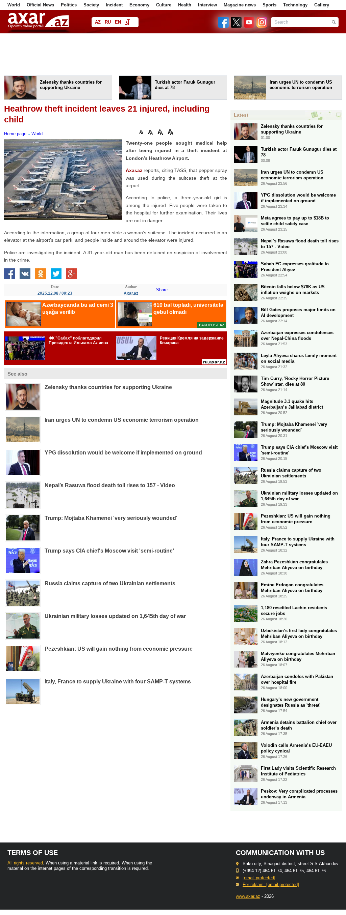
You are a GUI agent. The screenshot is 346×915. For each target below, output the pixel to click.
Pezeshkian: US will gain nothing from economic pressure (119, 649)
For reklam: (271, 884)
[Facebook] (223, 26)
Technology (295, 4)
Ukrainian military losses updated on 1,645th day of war (115, 616)
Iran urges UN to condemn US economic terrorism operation (122, 420)
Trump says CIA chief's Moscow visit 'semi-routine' (109, 551)
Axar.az (134, 170)
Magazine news (240, 4)
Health (184, 4)
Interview (207, 4)
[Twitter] (236, 26)
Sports (269, 4)
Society (91, 4)
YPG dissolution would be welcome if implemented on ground (123, 452)
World (13, 4)
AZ (98, 22)
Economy (139, 4)
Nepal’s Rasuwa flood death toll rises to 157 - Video (110, 485)
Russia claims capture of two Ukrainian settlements (110, 583)
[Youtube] (249, 26)
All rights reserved (25, 862)
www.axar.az (248, 896)
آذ (127, 22)
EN (118, 22)
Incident (114, 4)
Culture (163, 4)
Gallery (321, 4)
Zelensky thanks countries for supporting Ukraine (108, 387)
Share (162, 289)
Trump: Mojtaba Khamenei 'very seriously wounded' (111, 518)
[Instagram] (261, 26)
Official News (40, 4)
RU (108, 22)
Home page (15, 133)
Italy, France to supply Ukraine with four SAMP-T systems (118, 681)
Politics (69, 4)
